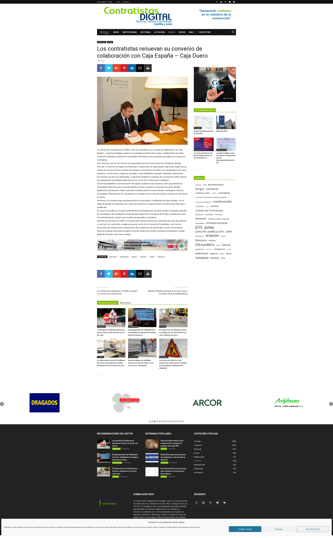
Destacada (101, 326)
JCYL (199, 227)
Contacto (126, 2)
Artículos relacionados (108, 303)
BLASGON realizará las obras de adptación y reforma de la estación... (173, 457)
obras (218, 245)
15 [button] (183, 421)
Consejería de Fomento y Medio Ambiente (211, 197)
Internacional (221, 150)
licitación (212, 235)
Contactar (204, 32)
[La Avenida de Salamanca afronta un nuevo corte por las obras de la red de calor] (111, 318)
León (229, 231)
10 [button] (171, 421)
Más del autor (125, 303)
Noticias (212, 240)
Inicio (118, 2)
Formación (198, 150)
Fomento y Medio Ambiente (218, 219)
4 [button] (157, 421)
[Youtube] (234, 2)
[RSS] (225, 2)
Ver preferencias (313, 529)
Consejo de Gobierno (203, 202)
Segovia (213, 253)
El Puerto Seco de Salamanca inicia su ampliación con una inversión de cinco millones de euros (173, 332)
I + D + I (171, 32)
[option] (55, 403)
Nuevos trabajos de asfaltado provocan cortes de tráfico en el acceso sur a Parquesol (140, 362)
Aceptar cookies (245, 529)
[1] (166, 16)
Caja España (124, 257)
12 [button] (176, 421)
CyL (207, 206)
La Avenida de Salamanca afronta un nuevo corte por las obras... (125, 443)
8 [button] (166, 421)
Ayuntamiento (216, 184)
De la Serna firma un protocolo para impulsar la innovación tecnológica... (174, 471)
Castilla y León (202, 193)
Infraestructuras (217, 223)
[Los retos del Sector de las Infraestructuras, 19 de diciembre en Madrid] (204, 144)
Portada (110, 42)
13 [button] (178, 421)
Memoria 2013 (221, 131)
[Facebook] (217, 2)
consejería (224, 193)
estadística (209, 214)
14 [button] (180, 421)
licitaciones (199, 236)
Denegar (279, 529)
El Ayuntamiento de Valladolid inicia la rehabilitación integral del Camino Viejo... (125, 457)
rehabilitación (219, 249)
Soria (229, 253)
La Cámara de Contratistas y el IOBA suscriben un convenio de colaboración (117, 292)
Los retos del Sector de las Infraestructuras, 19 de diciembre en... (203, 155)
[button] (233, 32)
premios (209, 249)
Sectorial (146, 32)
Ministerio (201, 240)
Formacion (199, 223)
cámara (134, 257)
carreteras (212, 189)
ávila (223, 258)
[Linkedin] (221, 2)
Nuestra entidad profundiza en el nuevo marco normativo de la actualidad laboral (168, 292)
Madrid (223, 236)
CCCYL (214, 193)
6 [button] (162, 421)
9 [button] (169, 421)
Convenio (143, 257)
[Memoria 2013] (226, 122)
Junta (209, 227)
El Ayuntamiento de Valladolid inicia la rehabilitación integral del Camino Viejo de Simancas (142, 332)
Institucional (130, 32)
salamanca (201, 253)
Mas (191, 32)
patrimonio (199, 249)
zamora (214, 258)
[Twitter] (230, 2)
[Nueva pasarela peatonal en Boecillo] (204, 122)
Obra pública (204, 244)
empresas (161, 257)
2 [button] (152, 421)
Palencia (226, 244)
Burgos (199, 189)
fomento (200, 218)
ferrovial (218, 214)
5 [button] (159, 421)
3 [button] (155, 421)
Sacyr (229, 249)
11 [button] (173, 421)
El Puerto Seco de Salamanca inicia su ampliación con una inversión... (124, 471)
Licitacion (159, 32)
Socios (182, 32)
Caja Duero (113, 257)
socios (221, 253)
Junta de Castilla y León (209, 231)
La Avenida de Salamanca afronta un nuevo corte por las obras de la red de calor (111, 332)
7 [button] (164, 421)
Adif (204, 185)
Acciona (198, 185)
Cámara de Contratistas (209, 210)
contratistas (199, 206)
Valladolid (201, 257)
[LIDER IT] (215, 84)
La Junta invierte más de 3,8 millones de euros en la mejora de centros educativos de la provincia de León (111, 362)
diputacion (199, 214)
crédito (152, 257)
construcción (222, 201)
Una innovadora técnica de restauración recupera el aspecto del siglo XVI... (172, 443)
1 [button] (150, 421)
